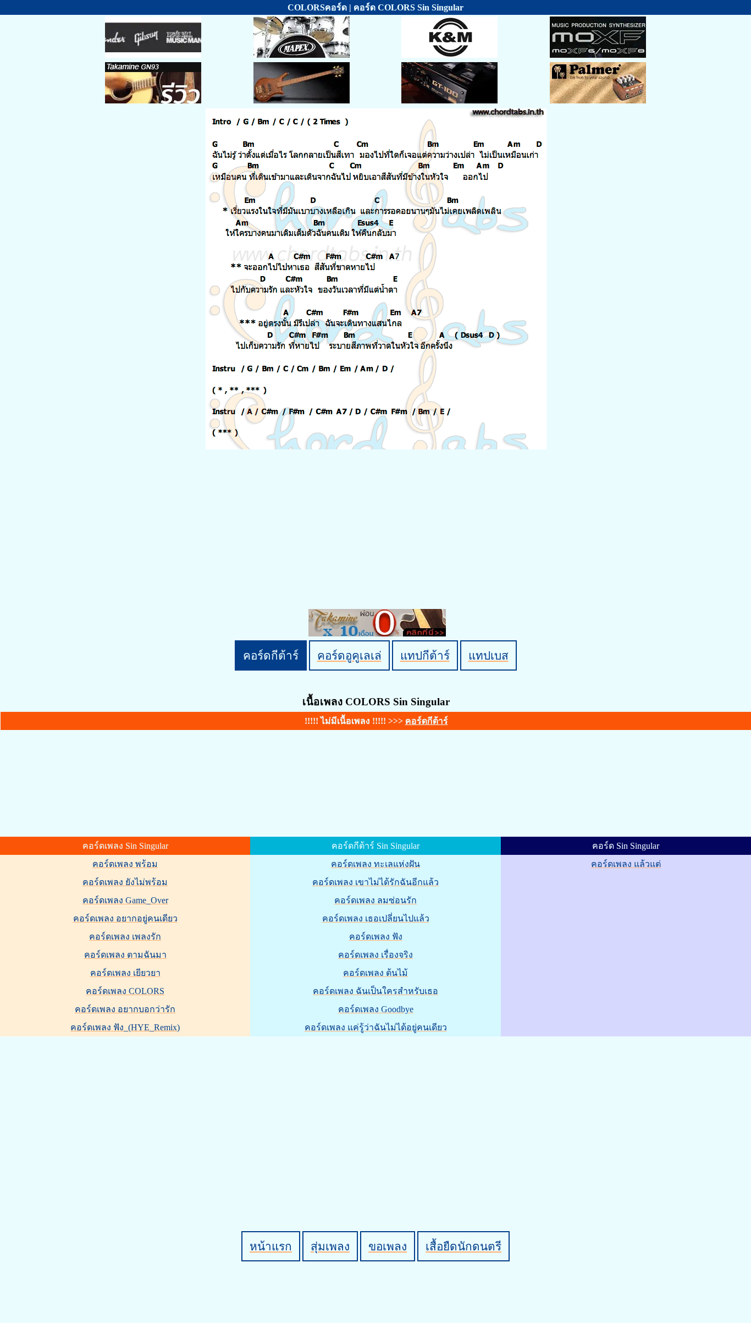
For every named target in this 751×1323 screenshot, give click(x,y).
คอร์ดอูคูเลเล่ (349, 655)
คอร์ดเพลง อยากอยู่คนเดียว (125, 918)
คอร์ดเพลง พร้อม (125, 864)
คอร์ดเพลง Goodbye (375, 1009)
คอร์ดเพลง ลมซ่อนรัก (375, 900)
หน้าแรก (271, 1246)
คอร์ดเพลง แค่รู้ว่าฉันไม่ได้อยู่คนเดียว (376, 1027)
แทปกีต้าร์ (425, 655)
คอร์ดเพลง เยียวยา (125, 973)
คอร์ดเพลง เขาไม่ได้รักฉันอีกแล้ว (375, 882)
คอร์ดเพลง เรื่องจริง (375, 954)
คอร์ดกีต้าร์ (271, 655)
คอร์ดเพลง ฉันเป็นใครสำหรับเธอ (375, 991)
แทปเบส (488, 655)
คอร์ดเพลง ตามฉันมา (125, 954)
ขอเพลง (387, 1246)
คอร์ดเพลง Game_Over (125, 900)
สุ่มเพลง (330, 1246)
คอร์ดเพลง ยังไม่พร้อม (125, 882)
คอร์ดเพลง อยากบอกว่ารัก (125, 1009)
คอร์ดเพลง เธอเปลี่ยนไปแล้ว (375, 918)
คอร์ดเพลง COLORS (125, 991)
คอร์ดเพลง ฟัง (375, 936)
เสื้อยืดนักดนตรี (463, 1246)
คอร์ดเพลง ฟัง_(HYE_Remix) (125, 1027)
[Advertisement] (377, 1115)
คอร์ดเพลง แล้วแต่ (626, 864)
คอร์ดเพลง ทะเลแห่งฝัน (375, 864)
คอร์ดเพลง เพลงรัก (125, 936)
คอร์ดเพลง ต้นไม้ (375, 973)
